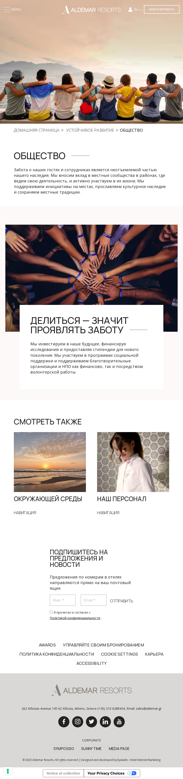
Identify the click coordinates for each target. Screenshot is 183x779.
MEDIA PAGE (119, 748)
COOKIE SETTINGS (119, 654)
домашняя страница (36, 130)
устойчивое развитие (89, 130)
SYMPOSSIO (64, 748)
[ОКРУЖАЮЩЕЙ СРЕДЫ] (50, 461)
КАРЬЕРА (154, 654)
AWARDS (47, 645)
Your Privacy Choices (106, 773)
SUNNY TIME (91, 748)
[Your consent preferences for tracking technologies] (8, 771)
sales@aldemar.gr (149, 708)
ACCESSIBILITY (92, 663)
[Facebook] (63, 721)
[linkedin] (105, 721)
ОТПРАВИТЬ (121, 601)
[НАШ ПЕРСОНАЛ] (133, 461)
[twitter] (91, 721)
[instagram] (77, 721)
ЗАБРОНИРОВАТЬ (162, 9)
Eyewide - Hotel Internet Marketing (138, 760)
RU (136, 9)
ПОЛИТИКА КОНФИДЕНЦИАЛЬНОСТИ (56, 654)
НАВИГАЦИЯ (25, 512)
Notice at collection (63, 773)
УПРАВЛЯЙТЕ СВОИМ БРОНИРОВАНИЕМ (103, 645)
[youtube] (119, 721)
